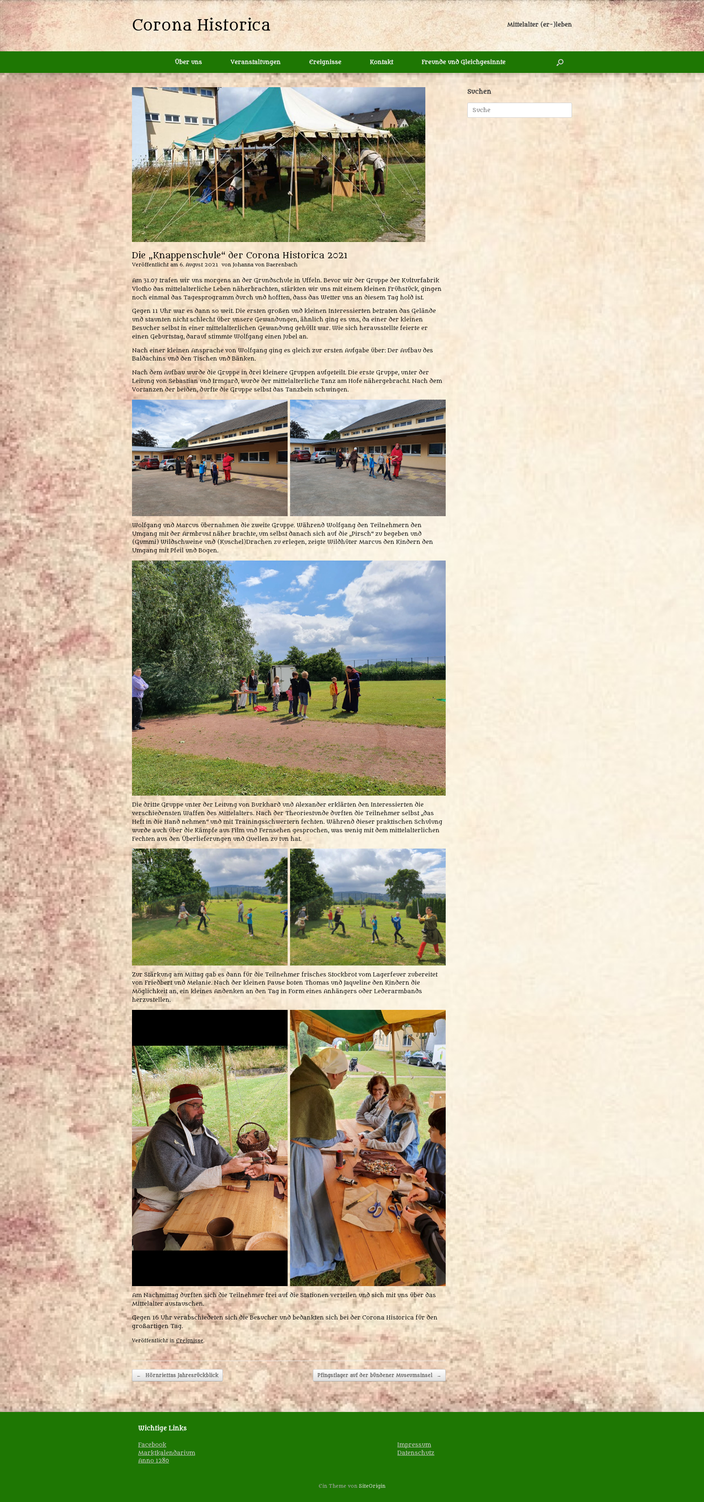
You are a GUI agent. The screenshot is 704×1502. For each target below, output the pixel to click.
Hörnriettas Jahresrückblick (177, 1375)
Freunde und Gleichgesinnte (464, 62)
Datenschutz (415, 1452)
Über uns (188, 62)
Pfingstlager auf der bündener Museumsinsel (379, 1375)
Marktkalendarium (166, 1452)
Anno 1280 (153, 1460)
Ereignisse (325, 62)
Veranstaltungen (256, 62)
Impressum (414, 1444)
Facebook (152, 1444)
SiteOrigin (372, 1486)
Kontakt (381, 62)
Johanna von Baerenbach (265, 265)
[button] (560, 62)
